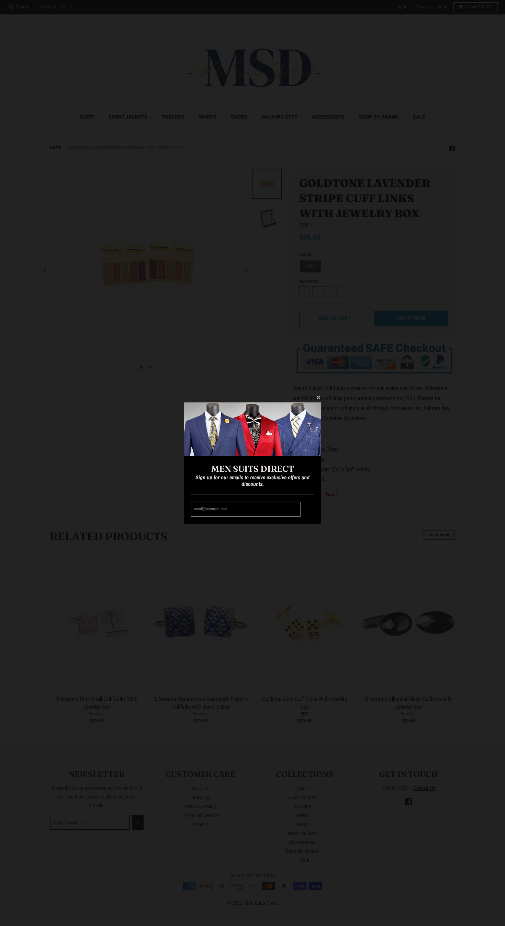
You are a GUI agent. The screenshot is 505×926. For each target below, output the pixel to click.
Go (308, 509)
